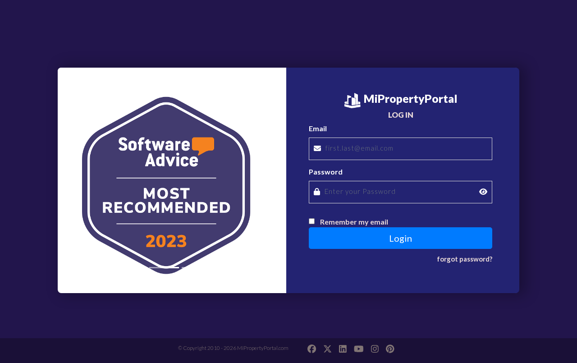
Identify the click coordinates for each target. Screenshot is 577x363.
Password (326, 171)
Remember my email (354, 221)
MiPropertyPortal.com (262, 348)
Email (318, 128)
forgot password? (464, 259)
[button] (75, 174)
